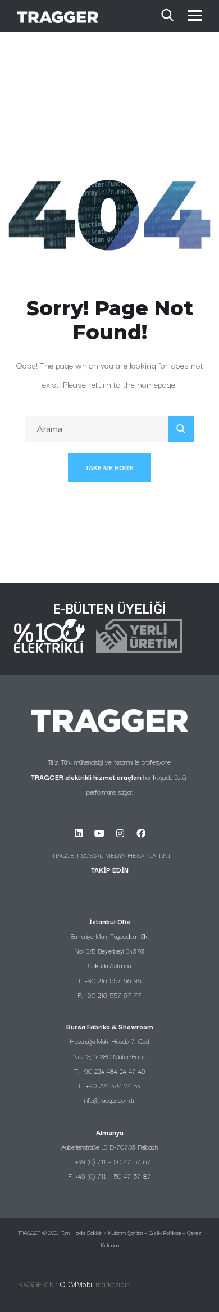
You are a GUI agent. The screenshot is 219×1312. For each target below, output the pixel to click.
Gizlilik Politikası (165, 1232)
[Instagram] (120, 833)
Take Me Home (109, 467)
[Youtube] (99, 833)
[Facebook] (141, 833)
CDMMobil (77, 1284)
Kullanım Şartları (125, 1232)
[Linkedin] (79, 833)
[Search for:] (109, 429)
